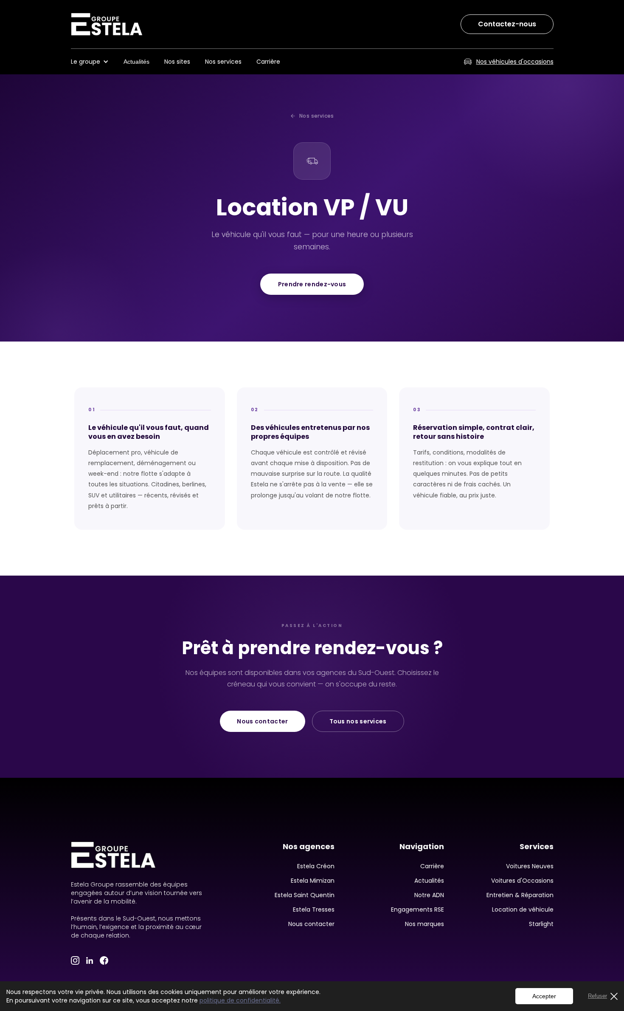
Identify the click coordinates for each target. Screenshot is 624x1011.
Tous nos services (358, 721)
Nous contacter (262, 721)
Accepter (544, 996)
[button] (94, 61)
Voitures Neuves (530, 866)
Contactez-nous (507, 24)
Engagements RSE (417, 909)
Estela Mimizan (312, 880)
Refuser (597, 996)
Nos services (223, 61)
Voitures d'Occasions (522, 880)
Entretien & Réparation (520, 895)
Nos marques (424, 924)
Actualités (136, 61)
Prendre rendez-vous (312, 284)
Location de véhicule (523, 909)
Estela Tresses (313, 909)
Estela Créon (315, 866)
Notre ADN (429, 895)
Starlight (541, 924)
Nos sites (177, 61)
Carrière (268, 61)
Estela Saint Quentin (304, 895)
